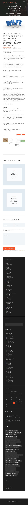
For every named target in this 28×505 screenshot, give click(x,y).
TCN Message (16, 466)
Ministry (7, 290)
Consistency (8, 264)
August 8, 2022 (14, 178)
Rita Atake (8, 464)
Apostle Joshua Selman (11, 432)
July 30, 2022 (14, 203)
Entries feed (8, 486)
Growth (7, 278)
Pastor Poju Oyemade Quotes (12, 456)
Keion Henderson (17, 445)
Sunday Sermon (15, 464)
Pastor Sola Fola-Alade (11, 458)
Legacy (7, 286)
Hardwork (8, 280)
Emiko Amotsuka (9, 436)
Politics (7, 294)
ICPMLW (7, 281)
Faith (6, 47)
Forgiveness (8, 276)
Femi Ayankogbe (9, 440)
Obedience (12, 451)
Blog (4, 47)
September (9, 342)
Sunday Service (9, 466)
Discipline (8, 268)
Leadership (9, 47)
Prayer (7, 295)
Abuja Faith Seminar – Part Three (14, 174)
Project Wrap (8, 297)
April (8, 349)
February (9, 336)
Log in (7, 484)
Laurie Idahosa (9, 447)
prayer (19, 460)
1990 (6, 430)
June (8, 346)
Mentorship (8, 289)
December (9, 338)
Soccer (7, 303)
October (8, 341)
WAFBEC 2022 (8, 475)
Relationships (8, 302)
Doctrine (7, 269)
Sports (7, 304)
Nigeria (7, 451)
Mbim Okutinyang (9, 449)
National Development (10, 293)
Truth (7, 308)
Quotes (7, 299)
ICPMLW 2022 (13, 443)
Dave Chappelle (9, 434)
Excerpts (7, 272)
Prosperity (8, 298)
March (8, 350)
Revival (16, 462)
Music (7, 291)
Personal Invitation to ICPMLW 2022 (14, 200)
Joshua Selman (9, 445)
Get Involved (17, 440)
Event (15, 196)
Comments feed (9, 487)
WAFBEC (8, 312)
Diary (7, 267)
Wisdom (14, 475)
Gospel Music (8, 277)
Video (7, 311)
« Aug (6, 406)
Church (19, 432)
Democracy (8, 265)
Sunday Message (9, 306)
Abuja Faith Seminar (13, 430)
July (8, 334)
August (8, 333)
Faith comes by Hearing (11, 438)
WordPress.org (9, 488)
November (9, 340)
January (8, 337)
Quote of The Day (10, 462)
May (8, 347)
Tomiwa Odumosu (10, 471)
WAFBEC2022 (15, 473)
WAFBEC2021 (8, 473)
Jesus (7, 282)
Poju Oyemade (9, 460)
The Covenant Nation (10, 468)
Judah (7, 284)
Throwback (8, 307)
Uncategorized (9, 310)
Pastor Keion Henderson (11, 453)
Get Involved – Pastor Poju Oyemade (13, 420)
